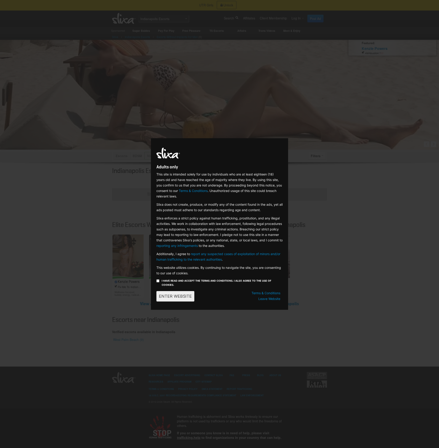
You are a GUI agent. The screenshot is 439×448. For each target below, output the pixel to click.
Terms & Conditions (193, 191)
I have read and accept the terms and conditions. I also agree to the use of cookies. (216, 282)
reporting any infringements (177, 246)
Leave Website (269, 299)
